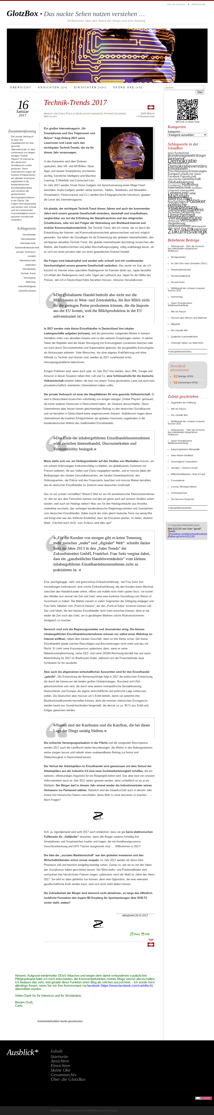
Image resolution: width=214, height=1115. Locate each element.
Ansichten (60, 1060)
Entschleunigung (178, 171)
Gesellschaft (191, 179)
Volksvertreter (179, 226)
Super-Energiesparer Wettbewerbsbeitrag (180, 304)
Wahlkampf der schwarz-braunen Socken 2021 (186, 289)
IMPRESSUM (198, 4)
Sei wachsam (178, 282)
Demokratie (182, 161)
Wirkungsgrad (198, 226)
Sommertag (177, 296)
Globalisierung (181, 182)
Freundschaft (188, 176)
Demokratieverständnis (191, 166)
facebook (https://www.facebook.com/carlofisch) (120, 985)
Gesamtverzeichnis (180, 351)
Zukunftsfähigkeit (26, 286)
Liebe (192, 193)
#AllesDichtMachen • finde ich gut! (188, 474)
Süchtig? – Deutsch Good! (184, 468)
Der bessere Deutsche (182, 499)
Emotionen (178, 168)
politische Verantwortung (182, 206)
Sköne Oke (60, 1070)
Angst (171, 153)
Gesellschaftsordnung (89, 113)
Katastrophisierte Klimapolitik (185, 449)
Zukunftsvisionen (27, 290)
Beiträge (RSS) (185, 376)
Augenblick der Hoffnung (183, 402)
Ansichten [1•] (52, 87)
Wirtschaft (50, 116)
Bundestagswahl (181, 155)
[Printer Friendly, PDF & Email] (140, 935)
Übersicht (20, 87)
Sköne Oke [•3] (127, 87)
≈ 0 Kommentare (145, 116)
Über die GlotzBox (176, 4)
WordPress (94, 1110)
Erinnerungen (198, 171)
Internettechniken (115, 113)
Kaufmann (197, 188)
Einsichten (60, 1065)
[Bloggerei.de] (203, 1098)
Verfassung (173, 221)
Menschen (180, 198)
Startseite (59, 1056)
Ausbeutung (181, 152)
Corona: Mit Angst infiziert (184, 486)
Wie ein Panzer (178, 311)
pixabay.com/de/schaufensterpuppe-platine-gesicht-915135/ (190, 535)
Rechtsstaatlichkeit (180, 276)
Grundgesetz (174, 185)
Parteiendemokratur (181, 269)
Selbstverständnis (186, 209)
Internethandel (28, 239)
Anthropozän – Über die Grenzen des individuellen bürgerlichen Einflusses (186, 432)
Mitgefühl (175, 324)
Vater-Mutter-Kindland (182, 455)
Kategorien (174, 131)
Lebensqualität (187, 190)
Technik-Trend (28, 273)
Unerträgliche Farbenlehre (184, 461)
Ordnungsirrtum (179, 493)
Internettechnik (27, 243)
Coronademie (178, 480)
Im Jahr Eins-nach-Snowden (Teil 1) (189, 263)
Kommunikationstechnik (27, 247)
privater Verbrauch (25, 252)
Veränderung (176, 223)
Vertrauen (189, 220)
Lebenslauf (173, 190)
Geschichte (175, 179)
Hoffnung (190, 184)
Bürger (201, 155)
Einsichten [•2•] (90, 87)
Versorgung (29, 278)
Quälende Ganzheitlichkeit (184, 336)
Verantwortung (185, 218)
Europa (173, 174)
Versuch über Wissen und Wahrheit (189, 318)
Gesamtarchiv (63, 1074)
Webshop (30, 282)
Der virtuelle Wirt (179, 330)
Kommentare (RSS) (188, 382)
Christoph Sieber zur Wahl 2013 (187, 343)
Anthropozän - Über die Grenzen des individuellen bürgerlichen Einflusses (186, 248)
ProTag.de (111, 1110)
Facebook (174, 176)
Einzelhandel (29, 234)
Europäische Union (189, 174)
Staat (197, 212)
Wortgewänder (178, 257)
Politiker (196, 201)
